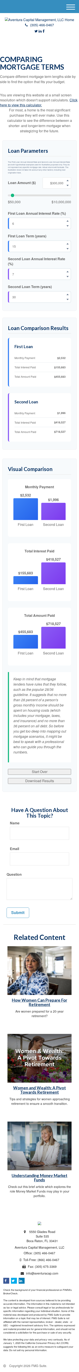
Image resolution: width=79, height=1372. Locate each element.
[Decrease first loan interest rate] (68, 226)
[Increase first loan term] (68, 244)
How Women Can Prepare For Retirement (39, 1002)
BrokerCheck (10, 1293)
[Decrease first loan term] (68, 249)
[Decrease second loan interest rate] (68, 276)
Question (14, 874)
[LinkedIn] (40, 31)
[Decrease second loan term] (68, 299)
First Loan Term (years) (27, 236)
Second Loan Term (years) (30, 286)
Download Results (39, 780)
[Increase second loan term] (68, 294)
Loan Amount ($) (22, 182)
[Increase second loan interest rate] (68, 271)
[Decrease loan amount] (68, 185)
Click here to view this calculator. (38, 102)
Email (14, 848)
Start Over (39, 771)
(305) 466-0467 (42, 24)
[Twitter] (36, 31)
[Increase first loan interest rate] (68, 221)
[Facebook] (44, 31)
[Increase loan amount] (68, 180)
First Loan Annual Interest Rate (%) (37, 213)
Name (15, 823)
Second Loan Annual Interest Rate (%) (36, 261)
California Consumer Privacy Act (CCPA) (47, 1343)
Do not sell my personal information (28, 1350)
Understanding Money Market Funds (39, 1177)
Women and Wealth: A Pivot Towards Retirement (39, 1090)
